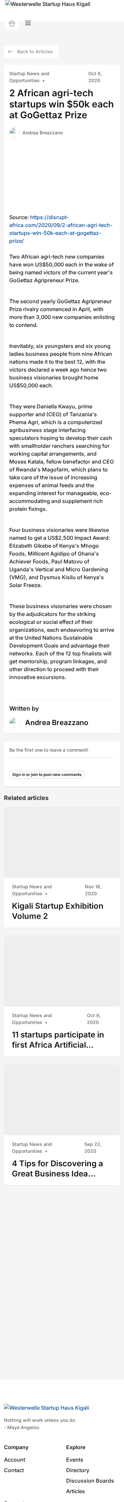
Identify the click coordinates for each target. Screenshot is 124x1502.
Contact (14, 1470)
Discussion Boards (90, 1480)
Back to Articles (35, 51)
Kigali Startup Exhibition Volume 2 (57, 911)
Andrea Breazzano (42, 132)
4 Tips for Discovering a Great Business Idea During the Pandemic (57, 1169)
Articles (75, 1491)
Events (74, 1459)
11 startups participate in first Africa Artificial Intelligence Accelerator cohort (58, 1040)
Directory (77, 1470)
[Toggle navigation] (28, 23)
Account (14, 1459)
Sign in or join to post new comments (47, 774)
